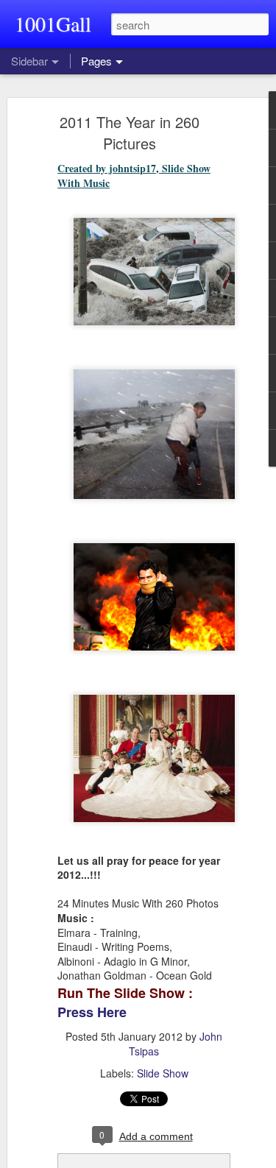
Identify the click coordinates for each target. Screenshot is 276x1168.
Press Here (92, 1012)
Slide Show (162, 1073)
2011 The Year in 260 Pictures (129, 132)
